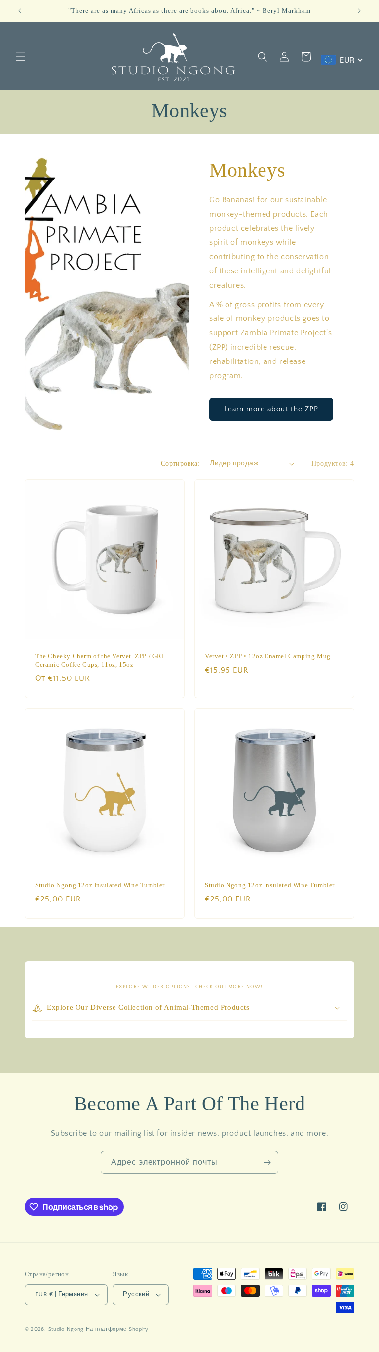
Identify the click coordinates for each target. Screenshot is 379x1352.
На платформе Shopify (117, 1329)
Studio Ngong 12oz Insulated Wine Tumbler (100, 885)
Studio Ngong (66, 1329)
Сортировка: (180, 463)
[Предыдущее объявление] (20, 11)
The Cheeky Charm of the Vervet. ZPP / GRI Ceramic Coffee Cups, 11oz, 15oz (99, 660)
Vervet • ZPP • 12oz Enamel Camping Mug (268, 656)
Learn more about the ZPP (271, 409)
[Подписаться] (267, 1162)
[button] (21, 57)
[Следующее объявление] (359, 11)
